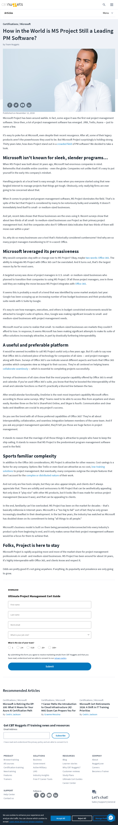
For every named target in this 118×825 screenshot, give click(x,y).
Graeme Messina (52, 714)
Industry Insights (41, 775)
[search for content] (104, 4)
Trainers (8, 779)
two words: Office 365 (97, 257)
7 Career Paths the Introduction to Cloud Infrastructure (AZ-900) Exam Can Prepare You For (58, 707)
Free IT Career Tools (42, 779)
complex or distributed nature (42, 475)
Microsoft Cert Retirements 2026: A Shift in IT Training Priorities (95, 707)
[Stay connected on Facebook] (9, 106)
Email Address (10, 729)
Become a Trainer (100, 771)
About (95, 759)
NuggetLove (98, 763)
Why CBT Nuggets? (71, 767)
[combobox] (49, 634)
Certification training (14, 767)
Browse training (11, 759)
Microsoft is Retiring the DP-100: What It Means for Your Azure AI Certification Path (18, 707)
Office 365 (80, 283)
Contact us (9, 798)
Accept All (61, 818)
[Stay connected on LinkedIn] (29, 106)
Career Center (69, 782)
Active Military (39, 767)
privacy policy (37, 742)
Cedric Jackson (13, 714)
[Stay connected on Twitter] (16, 106)
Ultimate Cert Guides (72, 779)
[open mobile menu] (111, 4)
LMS (35, 771)
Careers (96, 767)
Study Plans (68, 775)
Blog (65, 759)
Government (39, 763)
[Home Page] (9, 4)
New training (10, 771)
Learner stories (70, 763)
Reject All (82, 818)
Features (8, 775)
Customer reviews (71, 771)
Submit (50, 666)
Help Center (9, 794)
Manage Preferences (104, 818)
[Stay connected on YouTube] (22, 106)
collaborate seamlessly (15, 368)
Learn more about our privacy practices (26, 821)
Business (37, 759)
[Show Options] (88, 634)
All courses (9, 763)
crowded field (64, 144)
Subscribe (60, 735)
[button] (59, 13)
